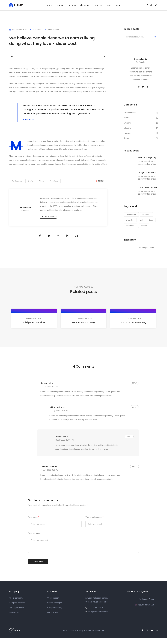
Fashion (127, 133)
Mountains (54, 181)
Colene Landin (24, 207)
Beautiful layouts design (83, 322)
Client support (53, 598)
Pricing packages (54, 603)
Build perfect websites (34, 322)
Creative (37, 29)
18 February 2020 (83, 318)
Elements (84, 5)
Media (41, 181)
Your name (33, 517)
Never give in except (147, 187)
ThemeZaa (99, 630)
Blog (109, 5)
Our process (52, 612)
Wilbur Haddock (57, 407)
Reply (134, 383)
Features (98, 5)
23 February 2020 (34, 318)
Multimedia (130, 226)
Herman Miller (46, 383)
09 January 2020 (19, 29)
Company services (17, 603)
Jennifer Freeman (48, 466)
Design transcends (147, 172)
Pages (60, 5)
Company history (54, 607)
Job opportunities (16, 607)
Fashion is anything (147, 157)
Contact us (14, 612)
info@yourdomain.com (98, 611)
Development (17, 181)
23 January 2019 (133, 318)
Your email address (94, 517)
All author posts (48, 217)
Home (49, 5)
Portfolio (71, 5)
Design (126, 138)
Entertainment (130, 113)
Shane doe (54, 29)
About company (16, 598)
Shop (118, 5)
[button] (104, 56)
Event (151, 220)
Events (30, 181)
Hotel (141, 220)
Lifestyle (127, 128)
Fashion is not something (133, 322)
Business (128, 118)
